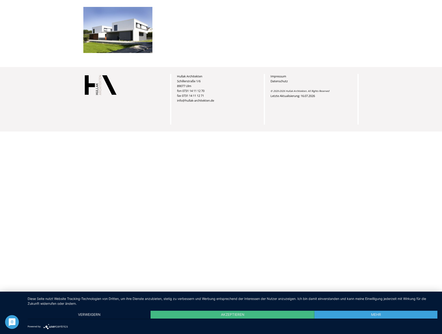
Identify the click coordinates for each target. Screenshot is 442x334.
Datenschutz (279, 81)
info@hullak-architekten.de (195, 100)
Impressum (278, 76)
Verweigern (89, 314)
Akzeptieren (232, 314)
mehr (376, 314)
